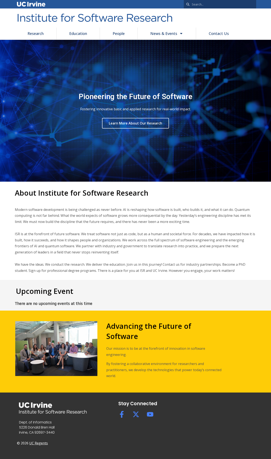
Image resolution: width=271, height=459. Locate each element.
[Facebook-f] (121, 414)
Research (36, 33)
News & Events (163, 33)
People (119, 33)
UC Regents (38, 443)
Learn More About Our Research (135, 123)
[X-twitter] (136, 414)
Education (78, 33)
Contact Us (219, 33)
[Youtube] (150, 414)
